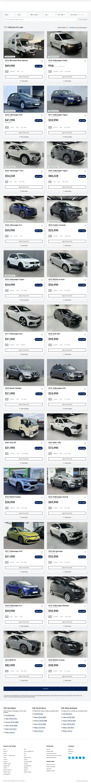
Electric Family (27, 772)
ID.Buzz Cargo (6, 772)
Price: (46, 14)
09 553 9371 (13, 719)
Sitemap (23, 780)
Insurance (48, 768)
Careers (70, 753)
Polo (4, 749)
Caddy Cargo (6, 765)
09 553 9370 (71, 717)
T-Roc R (5, 759)
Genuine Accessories (51, 753)
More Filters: (74, 14)
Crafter (5, 768)
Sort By (72, 27)
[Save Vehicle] (42, 61)
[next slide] (43, 45)
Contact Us (70, 751)
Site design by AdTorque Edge (82, 780)
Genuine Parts (49, 751)
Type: (18, 14)
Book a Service (10, 732)
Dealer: (6, 14)
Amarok (26, 763)
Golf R (4, 753)
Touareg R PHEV (28, 761)
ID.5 (25, 755)
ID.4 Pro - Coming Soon (9, 755)
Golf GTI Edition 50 (28, 751)
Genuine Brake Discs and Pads (53, 755)
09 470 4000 (14, 722)
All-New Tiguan (7, 763)
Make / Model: (34, 14)
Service (48, 749)
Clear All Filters (83, 19)
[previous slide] (5, 45)
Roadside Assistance (51, 757)
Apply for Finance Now (24, 76)
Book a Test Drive (10, 729)
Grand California (7, 770)
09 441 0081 (42, 724)
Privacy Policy (18, 780)
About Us (70, 749)
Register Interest (50, 770)
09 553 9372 (71, 724)
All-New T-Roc (27, 757)
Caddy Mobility (27, 765)
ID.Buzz (26, 770)
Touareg (5, 761)
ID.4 (25, 753)
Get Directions (9, 715)
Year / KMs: (60, 14)
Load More (45, 688)
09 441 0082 (43, 721)
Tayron (25, 759)
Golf (25, 749)
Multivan (26, 768)
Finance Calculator (51, 766)
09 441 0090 (42, 717)
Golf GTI (5, 751)
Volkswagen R (6, 774)
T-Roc (4, 757)
